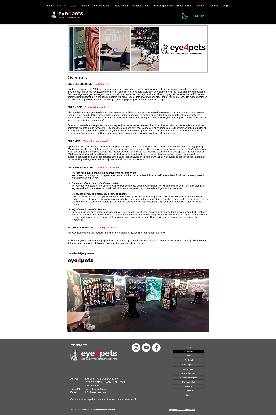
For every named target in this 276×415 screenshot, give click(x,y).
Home (188, 347)
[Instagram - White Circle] (136, 347)
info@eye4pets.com (96, 392)
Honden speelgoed (188, 377)
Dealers (188, 386)
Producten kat (188, 382)
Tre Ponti (189, 360)
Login (188, 395)
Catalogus (188, 391)
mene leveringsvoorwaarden (184, 410)
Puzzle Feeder (188, 369)
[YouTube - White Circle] (146, 347)
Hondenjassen (188, 364)
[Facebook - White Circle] (156, 347)
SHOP (199, 16)
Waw (188, 356)
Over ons (188, 351)
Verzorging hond (188, 373)
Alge (171, 410)
